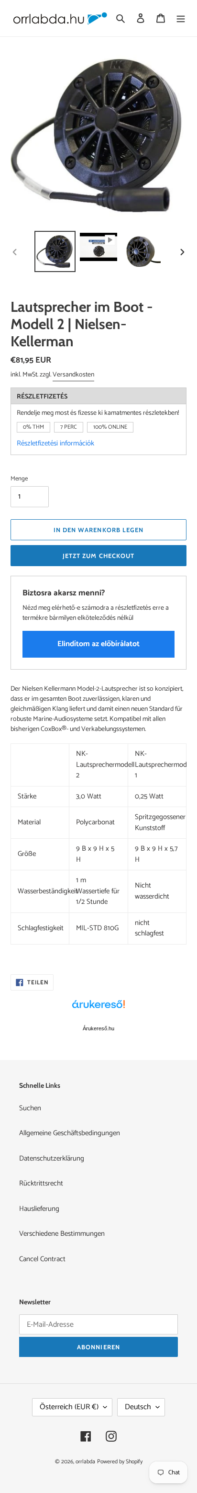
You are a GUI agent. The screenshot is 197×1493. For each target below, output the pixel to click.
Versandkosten (73, 374)
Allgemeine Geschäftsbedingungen (69, 1133)
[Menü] (181, 18)
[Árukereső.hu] (98, 1009)
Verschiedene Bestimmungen (62, 1234)
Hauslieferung (39, 1209)
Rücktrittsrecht (41, 1183)
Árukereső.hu (98, 1028)
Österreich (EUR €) (69, 1407)
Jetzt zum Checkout (98, 555)
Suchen (30, 1108)
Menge (19, 479)
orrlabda (85, 1461)
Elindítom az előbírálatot (98, 644)
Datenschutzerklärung (51, 1158)
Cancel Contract (42, 1259)
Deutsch (138, 1407)
